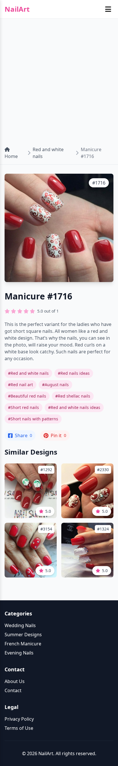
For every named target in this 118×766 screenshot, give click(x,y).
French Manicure (23, 644)
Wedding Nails (20, 625)
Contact (13, 690)
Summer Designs (23, 634)
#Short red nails (23, 407)
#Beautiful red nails (27, 396)
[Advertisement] (59, 80)
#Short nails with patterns (33, 418)
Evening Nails (19, 653)
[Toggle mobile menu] (108, 9)
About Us (15, 681)
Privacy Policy (19, 719)
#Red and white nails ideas (74, 407)
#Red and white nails (28, 373)
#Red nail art (20, 384)
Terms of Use (19, 728)
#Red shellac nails (72, 396)
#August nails (55, 384)
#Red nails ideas (74, 373)
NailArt (17, 9)
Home (11, 156)
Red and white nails (48, 152)
